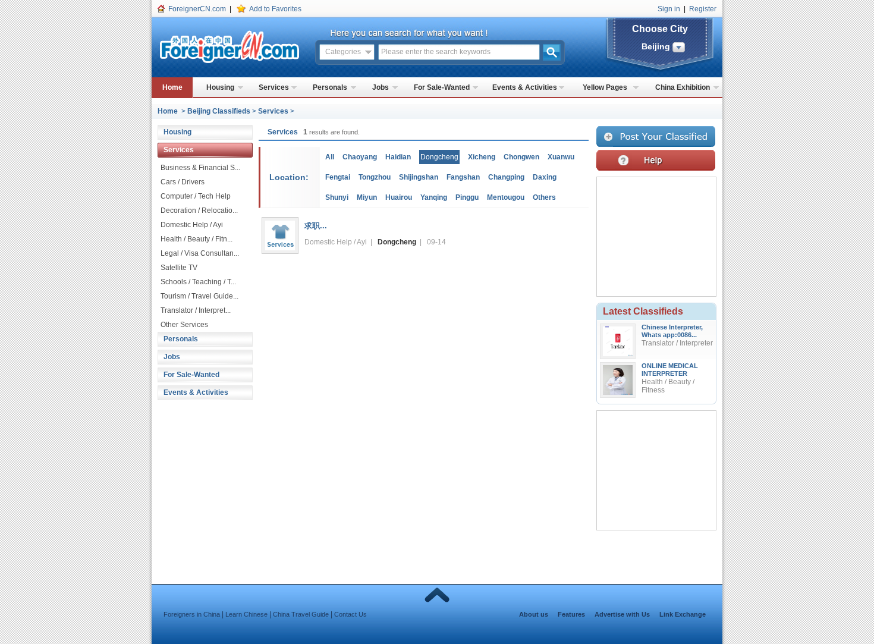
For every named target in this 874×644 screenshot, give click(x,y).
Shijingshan (418, 177)
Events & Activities (524, 87)
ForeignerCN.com (197, 9)
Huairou (398, 197)
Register (702, 9)
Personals (330, 87)
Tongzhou (375, 177)
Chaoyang (359, 157)
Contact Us (350, 614)
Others (544, 197)
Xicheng (481, 157)
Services (274, 87)
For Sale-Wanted (442, 87)
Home (172, 87)
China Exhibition (682, 87)
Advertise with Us (622, 614)
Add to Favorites (275, 9)
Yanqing (433, 197)
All (329, 157)
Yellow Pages (605, 87)
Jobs (380, 87)
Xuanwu (561, 157)
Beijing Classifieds (218, 111)
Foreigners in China (192, 614)
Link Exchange (682, 614)
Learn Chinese (246, 614)
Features (571, 614)
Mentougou (505, 197)
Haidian (398, 157)
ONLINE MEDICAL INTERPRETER (670, 369)
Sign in (669, 9)
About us (533, 614)
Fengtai (337, 177)
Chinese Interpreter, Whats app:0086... (672, 330)
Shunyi (336, 197)
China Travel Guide (301, 614)
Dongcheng (397, 242)
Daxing (545, 177)
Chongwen (521, 157)
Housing (220, 87)
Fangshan (463, 177)
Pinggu (467, 197)
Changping (506, 177)
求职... (315, 225)
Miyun (367, 197)
